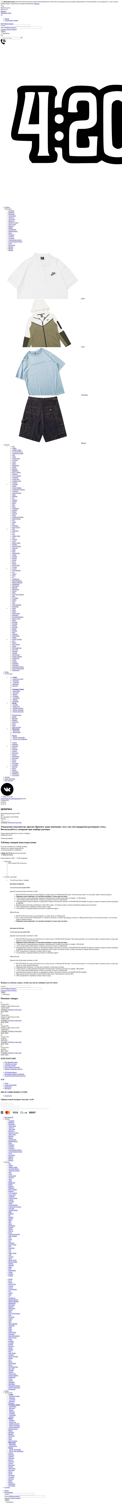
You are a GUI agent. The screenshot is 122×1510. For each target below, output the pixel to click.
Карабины (15, 773)
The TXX (15, 649)
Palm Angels (16, 613)
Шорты (10, 248)
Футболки (11, 245)
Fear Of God (16, 527)
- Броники (15, 680)
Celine (14, 486)
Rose (13, 632)
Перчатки (15, 722)
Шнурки (15, 718)
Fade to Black (16, 519)
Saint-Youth (15, 636)
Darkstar (14, 496)
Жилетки (11, 221)
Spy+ (13, 641)
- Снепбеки (16, 698)
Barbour (14, 469)
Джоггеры (11, 219)
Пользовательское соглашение (14, 1074)
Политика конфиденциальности (15, 1076)
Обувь (7, 672)
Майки (10, 228)
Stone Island (16, 644)
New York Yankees (18, 594)
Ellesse (14, 512)
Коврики (15, 744)
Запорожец (15, 670)
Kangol (14, 558)
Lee (13, 572)
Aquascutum (16, 458)
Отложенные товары (11, 20)
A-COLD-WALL (17, 451)
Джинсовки (12, 216)
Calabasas (15, 477)
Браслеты (15, 753)
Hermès (14, 544)
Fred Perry (15, 531)
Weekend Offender (18, 667)
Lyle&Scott (15, 579)
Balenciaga (15, 465)
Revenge (15, 627)
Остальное (15, 775)
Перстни (15, 749)
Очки (14, 723)
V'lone (14, 660)
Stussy (14, 646)
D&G (14, 495)
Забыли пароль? (11, 27)
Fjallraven (15, 526)
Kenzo (14, 563)
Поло (10, 233)
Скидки (7, 777)
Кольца (14, 748)
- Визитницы (16, 732)
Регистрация (9, 23)
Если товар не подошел (12, 1067)
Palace (14, 612)
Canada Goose (16, 481)
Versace (14, 662)
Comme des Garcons (18, 489)
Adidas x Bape (16, 450)
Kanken (14, 556)
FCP (13, 520)
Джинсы (11, 217)
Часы (14, 725)
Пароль (3, 27)
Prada (14, 620)
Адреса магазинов (10, 1085)
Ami (13, 455)
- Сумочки (15, 682)
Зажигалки (15, 756)
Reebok (14, 625)
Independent (16, 553)
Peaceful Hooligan (17, 617)
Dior (13, 505)
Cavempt (15, 484)
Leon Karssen (16, 570)
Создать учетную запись (9, 29)
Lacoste (14, 567)
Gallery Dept (16, 536)
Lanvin (14, 569)
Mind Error (15, 589)
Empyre (14, 513)
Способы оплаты (10, 1065)
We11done (15, 665)
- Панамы (15, 696)
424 (13, 446)
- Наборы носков (17, 708)
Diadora (14, 500)
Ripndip (14, 631)
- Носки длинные (17, 710)
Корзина (3, 11)
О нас (6, 1083)
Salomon (15, 634)
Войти (3, 23)
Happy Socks (16, 543)
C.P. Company (16, 476)
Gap (13, 534)
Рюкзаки (15, 686)
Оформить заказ (6, 13)
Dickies (14, 501)
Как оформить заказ (11, 1062)
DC (13, 498)
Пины (14, 761)
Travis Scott (15, 655)
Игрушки (15, 758)
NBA (14, 593)
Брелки (14, 754)
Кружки (14, 767)
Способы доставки (11, 1064)
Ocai (13, 603)
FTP (13, 532)
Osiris (14, 608)
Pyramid (14, 624)
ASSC (14, 464)
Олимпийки (12, 229)
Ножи (14, 768)
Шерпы (10, 247)
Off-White (15, 606)
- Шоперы (15, 684)
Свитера (11, 236)
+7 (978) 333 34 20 (13, 1110)
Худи (10, 243)
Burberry (15, 474)
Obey (14, 601)
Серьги (14, 751)
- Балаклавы (16, 691)
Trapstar (14, 653)
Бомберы (11, 212)
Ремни (14, 717)
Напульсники (16, 727)
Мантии (11, 226)
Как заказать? (9, 780)
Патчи (14, 760)
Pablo (14, 610)
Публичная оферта (11, 1072)
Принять (36, 3)
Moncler (14, 587)
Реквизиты (8, 1086)
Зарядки (11, 1456)
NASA (14, 591)
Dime (14, 503)
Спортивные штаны (14, 240)
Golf (13, 538)
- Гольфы (15, 705)
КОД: (2, 1011)
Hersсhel (15, 548)
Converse (15, 491)
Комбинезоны (12, 231)
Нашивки (15, 772)
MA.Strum (15, 586)
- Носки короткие (18, 711)
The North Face (17, 648)
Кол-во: (3, 818)
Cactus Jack (15, 479)
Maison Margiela (17, 582)
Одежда (7, 207)
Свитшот (11, 238)
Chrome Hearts (16, 493)
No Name (15, 598)
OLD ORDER (16, 605)
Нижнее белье (16, 715)
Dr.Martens (15, 508)
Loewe (14, 574)
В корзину (4, 822)
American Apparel (17, 453)
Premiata (14, 622)
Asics (14, 462)
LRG (13, 575)
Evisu (14, 515)
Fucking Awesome (17, 517)
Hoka (14, 550)
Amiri (14, 457)
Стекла (14, 742)
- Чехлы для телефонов (19, 739)
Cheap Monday (17, 488)
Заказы (7, 19)
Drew (14, 507)
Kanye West (16, 565)
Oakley (14, 600)
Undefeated (15, 658)
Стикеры (15, 765)
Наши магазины (10, 779)
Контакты (8, 1088)
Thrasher (15, 651)
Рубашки (11, 235)
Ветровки (11, 214)
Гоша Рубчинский (18, 668)
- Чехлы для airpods (18, 737)
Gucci (14, 541)
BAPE (14, 467)
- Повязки (15, 701)
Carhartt (14, 482)
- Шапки (15, 699)
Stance (14, 643)
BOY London (16, 472)
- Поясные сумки (17, 679)
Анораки (11, 210)
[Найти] (1, 38)
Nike (13, 596)
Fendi (14, 522)
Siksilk (14, 637)
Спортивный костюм (15, 241)
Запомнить (6, 33)
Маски (14, 770)
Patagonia (15, 615)
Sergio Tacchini (17, 639)
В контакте (8, 1096)
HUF (13, 551)
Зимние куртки (13, 223)
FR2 (13, 529)
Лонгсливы (12, 224)
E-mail (3, 25)
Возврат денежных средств (13, 1069)
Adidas (14, 448)
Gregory (14, 539)
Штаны (10, 250)
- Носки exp (16, 706)
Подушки (15, 763)
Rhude (14, 629)
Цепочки (15, 746)
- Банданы (15, 693)
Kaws (14, 562)
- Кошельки (16, 730)
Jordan (14, 555)
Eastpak (14, 510)
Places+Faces (16, 618)
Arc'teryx (15, 460)
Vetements (15, 663)
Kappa (14, 560)
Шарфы (14, 720)
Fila (13, 524)
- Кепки (14, 694)
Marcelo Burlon (17, 581)
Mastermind (15, 584)
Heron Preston (16, 546)
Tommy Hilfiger (17, 656)
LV (13, 577)
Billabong (15, 470)
